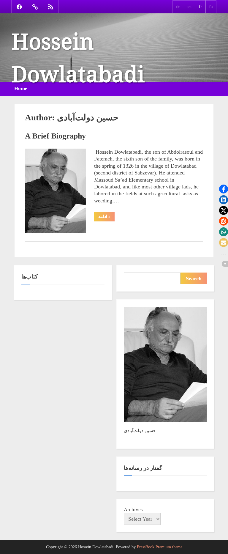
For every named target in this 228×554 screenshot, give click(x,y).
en (189, 6)
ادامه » (106, 217)
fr (200, 6)
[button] (223, 189)
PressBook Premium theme (159, 546)
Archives (133, 509)
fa (211, 6)
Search (194, 278)
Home (20, 88)
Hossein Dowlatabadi (78, 51)
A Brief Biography (55, 136)
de (178, 6)
